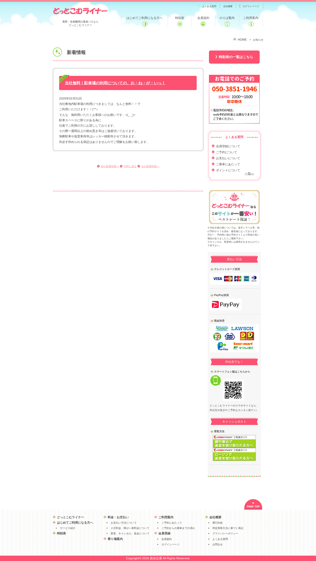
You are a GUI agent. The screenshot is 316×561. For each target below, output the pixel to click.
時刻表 (61, 533)
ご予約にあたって (171, 522)
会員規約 (166, 539)
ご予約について (226, 152)
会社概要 (215, 517)
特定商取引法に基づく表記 (227, 528)
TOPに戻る (130, 166)
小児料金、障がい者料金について (130, 528)
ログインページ (170, 544)
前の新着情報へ (110, 166)
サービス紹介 (67, 528)
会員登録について (228, 146)
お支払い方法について (124, 522)
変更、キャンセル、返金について (130, 533)
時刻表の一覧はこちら (236, 57)
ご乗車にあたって (228, 164)
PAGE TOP (253, 504)
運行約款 (217, 522)
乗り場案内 (115, 539)
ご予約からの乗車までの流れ (178, 528)
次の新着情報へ (150, 166)
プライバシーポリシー (225, 533)
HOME (242, 39)
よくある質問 (220, 539)
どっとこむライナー (80, 10)
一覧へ (249, 173)
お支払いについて (228, 158)
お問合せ (217, 544)
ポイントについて (228, 170)
